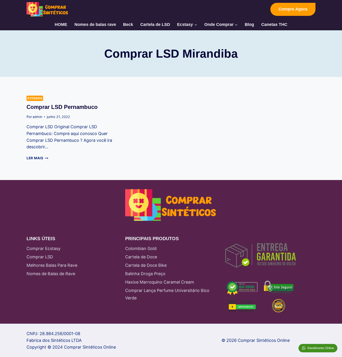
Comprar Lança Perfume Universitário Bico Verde (167, 294)
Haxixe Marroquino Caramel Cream (159, 282)
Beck (128, 24)
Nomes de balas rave (95, 24)
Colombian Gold (141, 248)
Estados (34, 98)
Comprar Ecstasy (43, 248)
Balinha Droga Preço (145, 273)
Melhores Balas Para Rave (52, 265)
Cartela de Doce (141, 256)
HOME (61, 24)
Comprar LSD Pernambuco (62, 107)
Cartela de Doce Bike (146, 265)
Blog (249, 24)
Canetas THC (274, 24)
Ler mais (37, 158)
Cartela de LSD (155, 24)
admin (37, 117)
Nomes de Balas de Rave (51, 273)
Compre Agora (292, 9)
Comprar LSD (40, 256)
